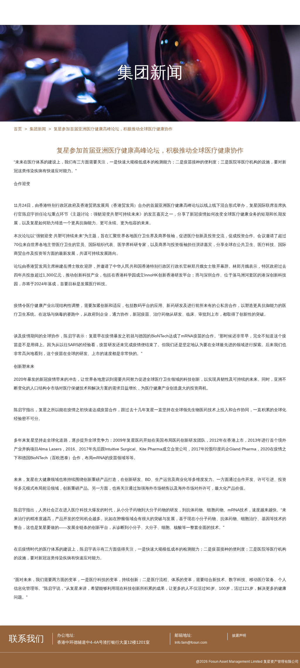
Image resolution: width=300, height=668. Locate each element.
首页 (18, 129)
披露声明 (239, 635)
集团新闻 (38, 129)
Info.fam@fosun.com (191, 642)
